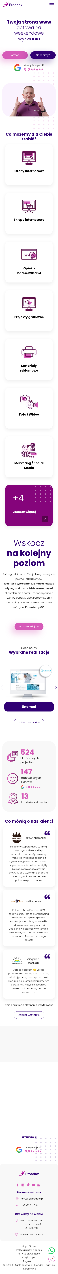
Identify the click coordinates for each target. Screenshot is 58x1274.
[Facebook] (18, 1185)
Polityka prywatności (29, 1253)
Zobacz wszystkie (29, 722)
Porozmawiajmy (29, 626)
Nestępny (56, 687)
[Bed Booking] (16, 1047)
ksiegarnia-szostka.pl (33, 961)
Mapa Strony (29, 1246)
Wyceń (15, 55)
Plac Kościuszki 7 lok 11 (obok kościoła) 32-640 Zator (32, 1224)
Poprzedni (2, 687)
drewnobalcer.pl (33, 838)
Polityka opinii (29, 1257)
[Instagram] (23, 1185)
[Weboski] (42, 1047)
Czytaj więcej (29, 1137)
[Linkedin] (39, 1185)
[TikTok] (29, 1185)
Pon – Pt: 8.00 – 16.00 (31, 1234)
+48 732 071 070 (29, 1205)
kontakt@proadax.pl (32, 1198)
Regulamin (29, 1261)
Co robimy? (43, 55)
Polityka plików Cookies (29, 1250)
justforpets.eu (33, 901)
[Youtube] (34, 1185)
